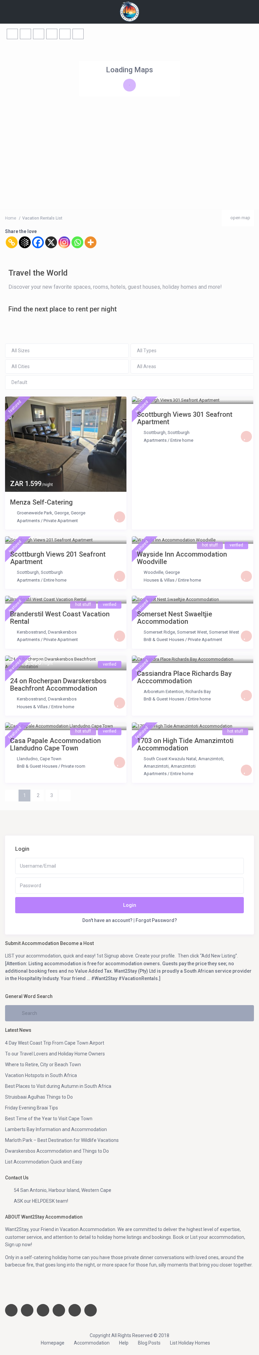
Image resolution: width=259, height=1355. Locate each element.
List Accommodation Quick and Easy (43, 1162)
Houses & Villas (159, 580)
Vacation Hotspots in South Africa (41, 1075)
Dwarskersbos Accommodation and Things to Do (57, 1151)
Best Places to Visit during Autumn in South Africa (58, 1086)
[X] (51, 242)
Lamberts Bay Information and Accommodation (56, 1129)
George (78, 512)
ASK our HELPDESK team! (41, 1201)
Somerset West (224, 632)
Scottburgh (155, 432)
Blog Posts (149, 1343)
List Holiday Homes (190, 1343)
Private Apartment (61, 520)
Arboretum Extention (163, 691)
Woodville (153, 572)
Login (129, 905)
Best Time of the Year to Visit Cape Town (48, 1118)
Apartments (28, 520)
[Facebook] (38, 242)
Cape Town (50, 758)
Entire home (181, 440)
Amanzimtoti (183, 766)
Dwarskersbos (62, 632)
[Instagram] (64, 242)
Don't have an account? (107, 920)
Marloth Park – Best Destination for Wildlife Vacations (62, 1140)
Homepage (52, 1343)
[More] (90, 242)
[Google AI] (25, 242)
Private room (73, 766)
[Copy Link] (12, 242)
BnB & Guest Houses (164, 639)
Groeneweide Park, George (43, 512)
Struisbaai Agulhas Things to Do (39, 1097)
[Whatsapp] (77, 242)
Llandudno (27, 758)
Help (123, 1343)
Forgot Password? (156, 920)
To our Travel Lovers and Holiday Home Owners (55, 1053)
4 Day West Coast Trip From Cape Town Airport (54, 1043)
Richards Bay (198, 691)
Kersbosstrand (31, 632)
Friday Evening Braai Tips (31, 1107)
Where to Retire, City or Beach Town (43, 1064)
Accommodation (92, 1343)
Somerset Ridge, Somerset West (175, 632)
